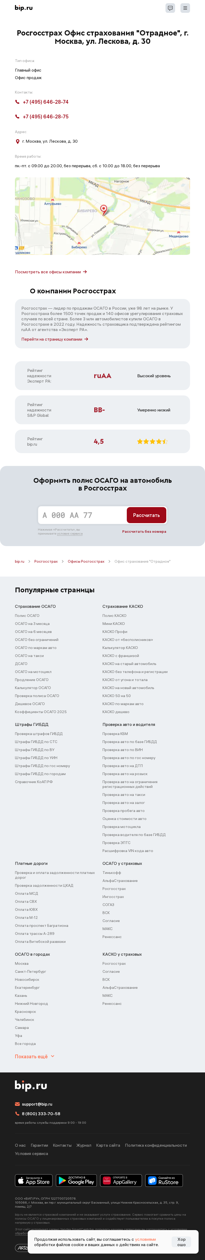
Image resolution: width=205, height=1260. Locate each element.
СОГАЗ (108, 904)
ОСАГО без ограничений (36, 639)
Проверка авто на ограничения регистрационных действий (129, 784)
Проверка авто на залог (123, 802)
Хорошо (181, 1241)
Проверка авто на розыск (125, 773)
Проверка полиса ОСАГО (37, 695)
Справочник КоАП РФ (34, 781)
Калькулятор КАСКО (120, 647)
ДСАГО (21, 663)
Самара (22, 1027)
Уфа (18, 1035)
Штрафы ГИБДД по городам (40, 773)
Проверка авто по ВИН (122, 749)
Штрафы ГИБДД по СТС (36, 741)
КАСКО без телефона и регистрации (135, 671)
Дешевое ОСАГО (30, 703)
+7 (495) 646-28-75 (46, 117)
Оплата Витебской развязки (40, 941)
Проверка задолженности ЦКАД (44, 885)
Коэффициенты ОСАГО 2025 (41, 711)
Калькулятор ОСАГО (33, 687)
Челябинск (24, 1019)
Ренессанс (112, 936)
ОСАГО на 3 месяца (32, 623)
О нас (20, 1145)
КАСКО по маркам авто (123, 703)
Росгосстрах (46, 561)
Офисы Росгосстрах (86, 561)
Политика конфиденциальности (156, 1145)
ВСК (106, 912)
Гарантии (39, 1145)
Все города (25, 1043)
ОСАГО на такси (29, 655)
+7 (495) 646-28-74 (46, 102)
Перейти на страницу (51, 339)
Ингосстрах (113, 896)
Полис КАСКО (114, 615)
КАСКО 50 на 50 (116, 695)
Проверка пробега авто (123, 810)
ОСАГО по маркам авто (36, 647)
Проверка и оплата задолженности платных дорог (55, 875)
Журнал (83, 1145)
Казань (21, 995)
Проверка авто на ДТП (122, 765)
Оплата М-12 (26, 917)
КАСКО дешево (115, 711)
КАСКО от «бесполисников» (127, 639)
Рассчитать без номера (144, 531)
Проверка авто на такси (123, 794)
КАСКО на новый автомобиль (128, 687)
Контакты (62, 1145)
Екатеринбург (27, 987)
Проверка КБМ (115, 733)
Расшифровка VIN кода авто (127, 850)
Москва (22, 963)
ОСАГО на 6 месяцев (33, 631)
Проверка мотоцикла (121, 826)
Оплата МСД (26, 893)
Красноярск (25, 1011)
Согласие (111, 920)
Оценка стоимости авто (124, 818)
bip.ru (19, 561)
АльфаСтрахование (120, 880)
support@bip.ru (37, 1104)
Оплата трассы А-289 (34, 933)
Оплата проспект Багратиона (41, 925)
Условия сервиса (31, 1153)
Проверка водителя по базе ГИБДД (134, 834)
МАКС (107, 928)
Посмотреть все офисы (48, 271)
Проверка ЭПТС (116, 842)
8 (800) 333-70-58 (41, 1113)
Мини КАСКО (113, 623)
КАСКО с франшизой (120, 655)
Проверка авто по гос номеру (128, 757)
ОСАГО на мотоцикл (33, 671)
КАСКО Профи (114, 631)
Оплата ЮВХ (26, 909)
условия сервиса (70, 533)
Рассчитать (146, 515)
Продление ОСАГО (32, 679)
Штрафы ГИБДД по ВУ (34, 749)
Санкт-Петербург (30, 971)
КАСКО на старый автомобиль (129, 663)
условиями (145, 1239)
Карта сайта (108, 1145)
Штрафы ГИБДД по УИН (36, 757)
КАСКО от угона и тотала (125, 679)
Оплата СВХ (26, 901)
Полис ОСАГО (27, 615)
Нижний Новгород (31, 1003)
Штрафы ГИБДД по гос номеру (42, 765)
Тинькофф (111, 872)
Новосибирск (27, 979)
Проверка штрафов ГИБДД (39, 733)
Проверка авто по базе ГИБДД (129, 741)
